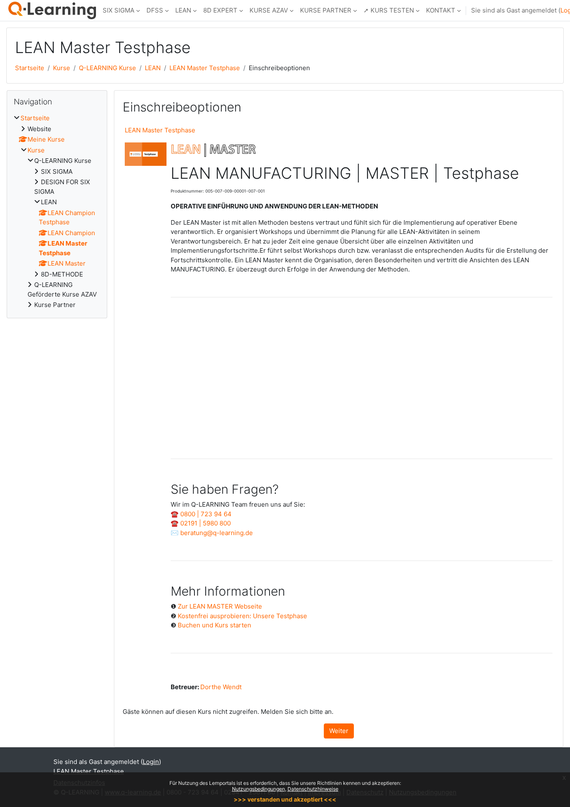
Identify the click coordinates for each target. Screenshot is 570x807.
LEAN (183, 10)
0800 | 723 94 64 (206, 514)
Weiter (338, 731)
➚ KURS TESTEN (388, 10)
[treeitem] (57, 212)
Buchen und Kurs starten (214, 625)
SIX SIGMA (118, 10)
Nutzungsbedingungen (258, 789)
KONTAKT (440, 10)
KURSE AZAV (269, 10)
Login (151, 762)
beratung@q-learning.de (216, 533)
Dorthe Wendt (221, 687)
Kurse (61, 68)
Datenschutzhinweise (313, 789)
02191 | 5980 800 (205, 523)
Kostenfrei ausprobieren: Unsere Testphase (242, 616)
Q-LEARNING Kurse (107, 68)
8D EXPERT (220, 10)
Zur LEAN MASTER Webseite (220, 606)
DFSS (154, 10)
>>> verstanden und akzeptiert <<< (285, 799)
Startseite (29, 68)
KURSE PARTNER (325, 10)
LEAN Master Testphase (204, 68)
